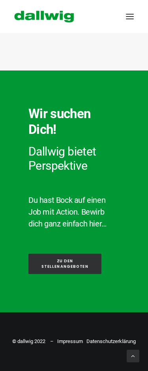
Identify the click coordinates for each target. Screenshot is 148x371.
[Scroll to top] (133, 355)
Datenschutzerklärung (111, 341)
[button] (130, 16)
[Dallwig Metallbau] (44, 16)
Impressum (70, 341)
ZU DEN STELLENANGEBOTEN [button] (64, 263)
